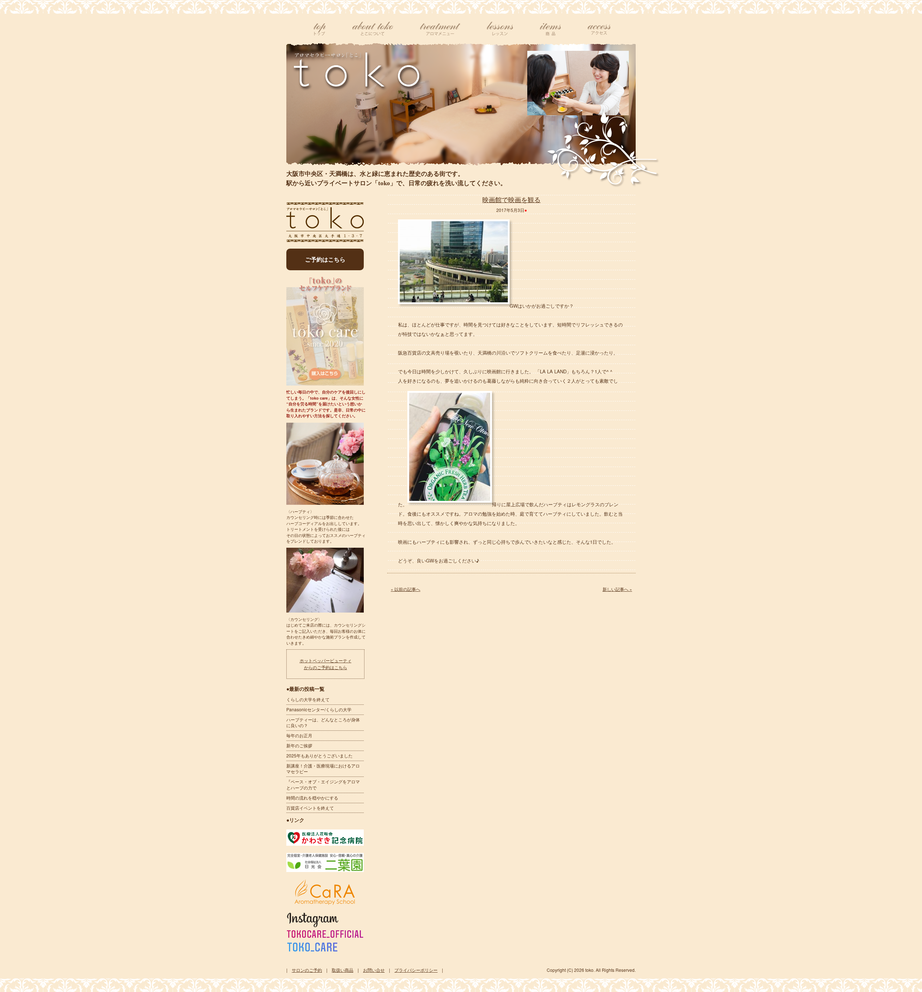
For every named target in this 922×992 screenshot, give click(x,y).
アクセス (599, 29)
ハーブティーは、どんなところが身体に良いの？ (323, 722)
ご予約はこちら (325, 259)
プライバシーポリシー (416, 970)
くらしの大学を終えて (308, 699)
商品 (550, 29)
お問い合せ (374, 970)
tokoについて (373, 29)
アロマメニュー (440, 29)
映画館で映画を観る (511, 199)
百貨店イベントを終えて (310, 808)
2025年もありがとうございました (319, 755)
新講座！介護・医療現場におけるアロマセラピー (323, 768)
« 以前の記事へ (405, 589)
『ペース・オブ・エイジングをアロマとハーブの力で (323, 784)
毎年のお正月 (299, 735)
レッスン (500, 29)
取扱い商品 (342, 970)
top (319, 29)
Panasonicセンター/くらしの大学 (319, 709)
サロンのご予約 (307, 970)
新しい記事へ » (617, 589)
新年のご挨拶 (299, 745)
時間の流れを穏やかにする (312, 798)
